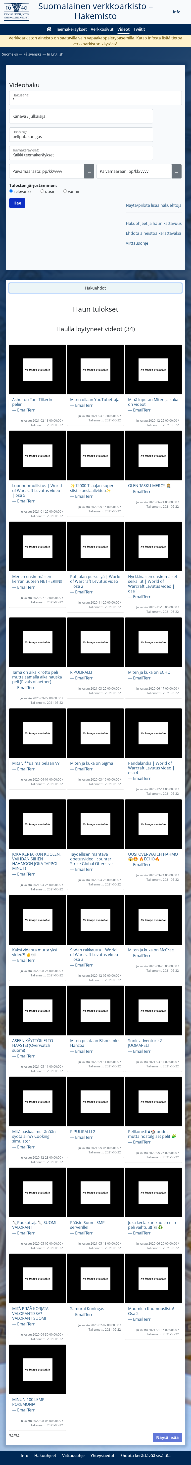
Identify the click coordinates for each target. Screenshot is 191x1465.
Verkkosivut (102, 29)
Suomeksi (10, 54)
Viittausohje (137, 243)
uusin (50, 191)
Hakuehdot (95, 288)
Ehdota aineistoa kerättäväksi (153, 233)
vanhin (74, 191)
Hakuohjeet (45, 1455)
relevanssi (23, 191)
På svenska (32, 54)
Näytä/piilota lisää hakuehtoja (154, 205)
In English (55, 54)
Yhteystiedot (102, 1455)
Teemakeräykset (71, 29)
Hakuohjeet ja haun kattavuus (154, 223)
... (89, 171)
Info (177, 12)
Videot (123, 29)
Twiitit (139, 29)
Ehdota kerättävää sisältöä (145, 1455)
